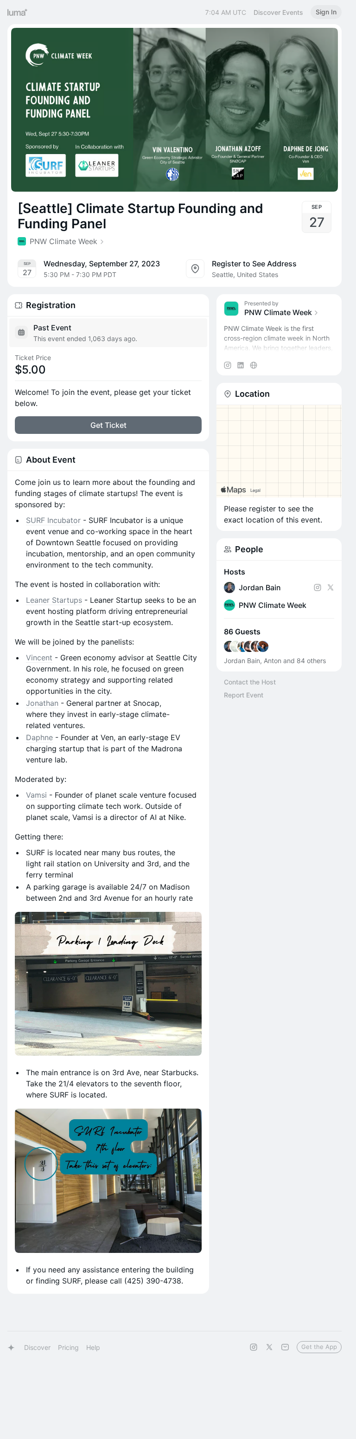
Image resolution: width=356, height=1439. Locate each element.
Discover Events (278, 12)
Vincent (39, 657)
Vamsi (36, 795)
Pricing (68, 1347)
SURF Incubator (53, 520)
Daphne (39, 737)
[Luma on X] (269, 1347)
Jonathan (42, 703)
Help (93, 1347)
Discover (37, 1347)
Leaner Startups (54, 600)
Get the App (319, 1346)
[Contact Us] (285, 1347)
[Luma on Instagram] (253, 1347)
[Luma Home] (17, 12)
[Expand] (279, 348)
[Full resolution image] (108, 984)
